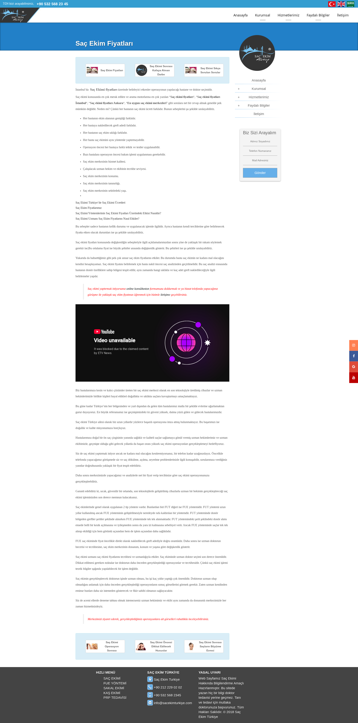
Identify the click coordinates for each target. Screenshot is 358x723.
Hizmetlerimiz (288, 15)
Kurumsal (262, 15)
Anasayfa (240, 15)
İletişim (343, 15)
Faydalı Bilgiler (318, 15)
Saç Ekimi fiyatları (103, 89)
